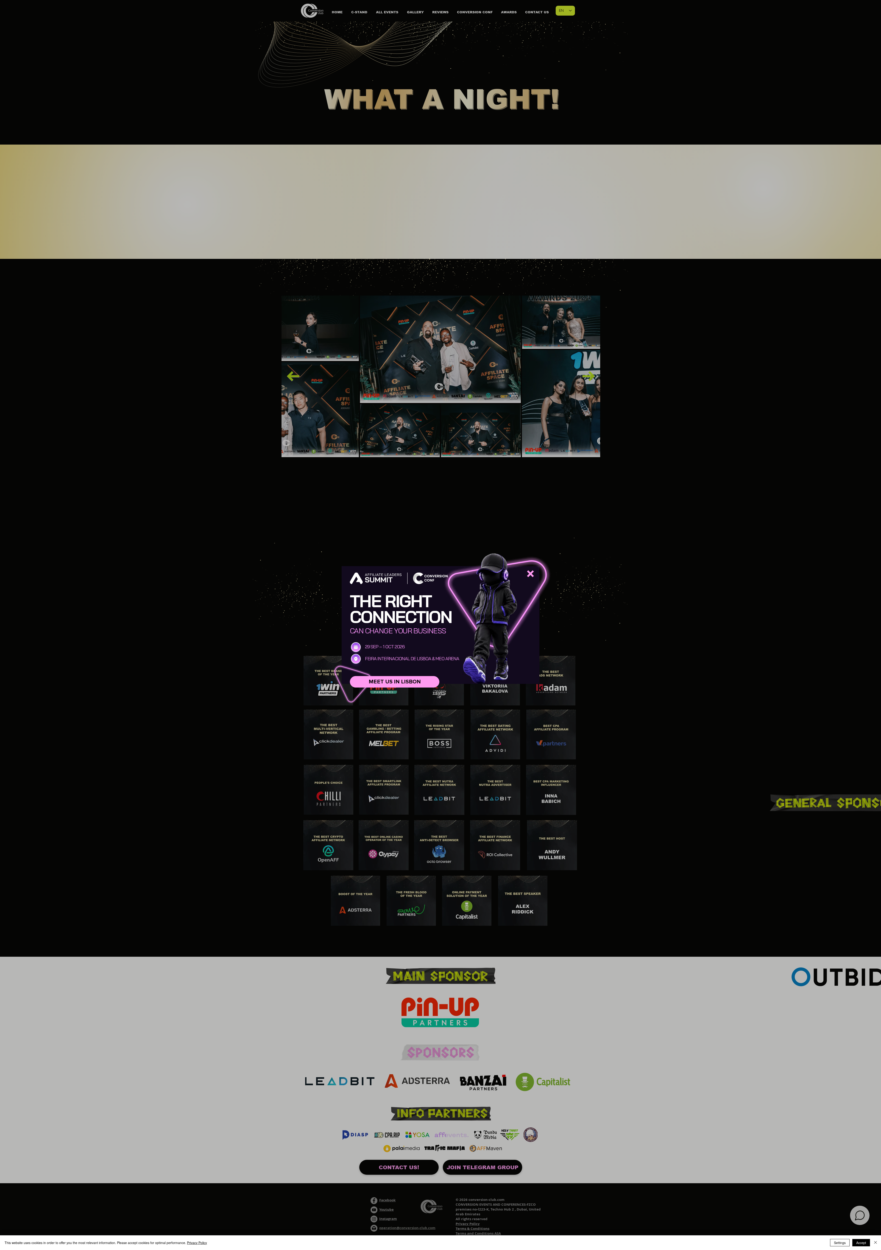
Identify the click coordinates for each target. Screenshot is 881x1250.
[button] (530, 573)
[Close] (875, 1242)
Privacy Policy (197, 1242)
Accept (861, 1242)
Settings (840, 1242)
